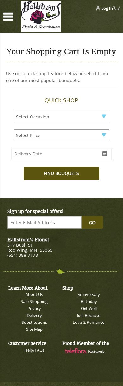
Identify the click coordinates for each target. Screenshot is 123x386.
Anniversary (89, 294)
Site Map (34, 329)
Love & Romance (88, 322)
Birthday (89, 301)
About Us (34, 294)
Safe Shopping (34, 301)
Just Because (88, 315)
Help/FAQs (34, 350)
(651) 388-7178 (22, 255)
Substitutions (34, 322)
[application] (49, 16)
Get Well (89, 308)
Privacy (34, 308)
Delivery (34, 315)
